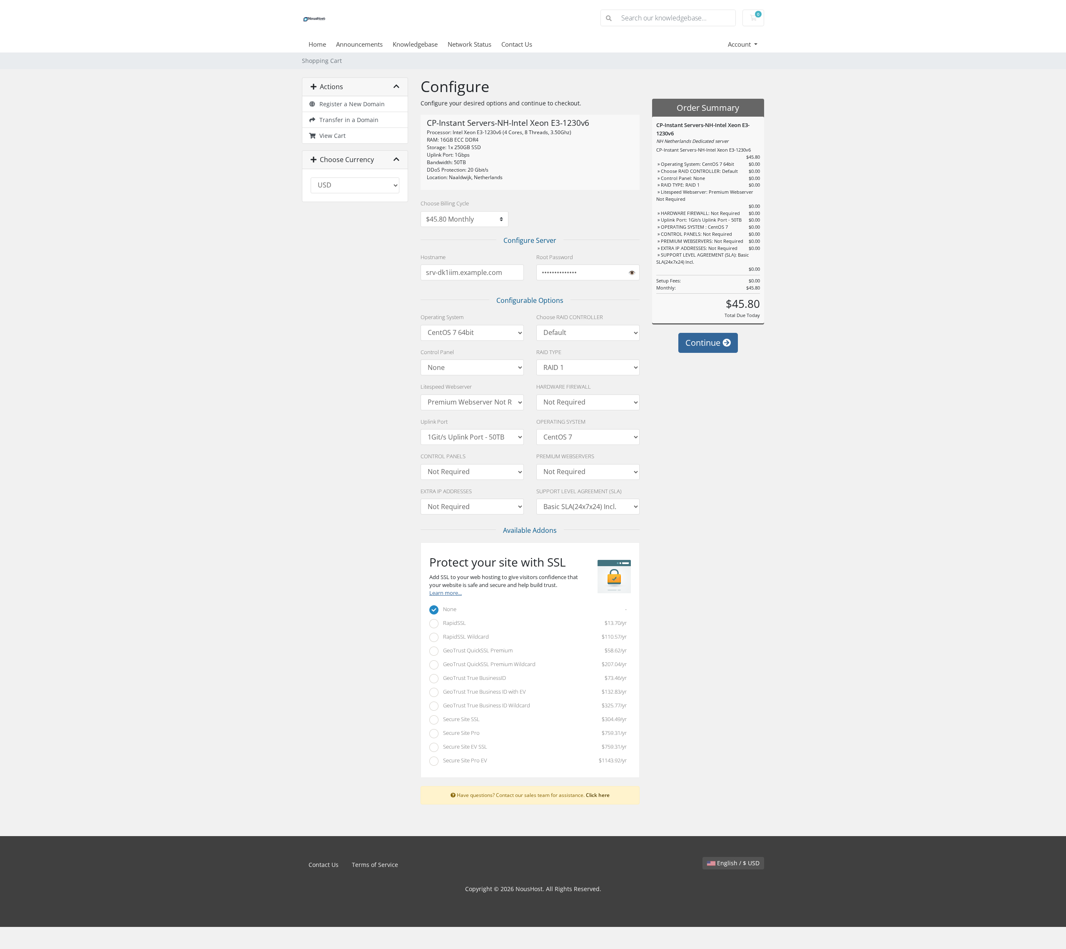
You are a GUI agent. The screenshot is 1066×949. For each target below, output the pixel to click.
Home (317, 44)
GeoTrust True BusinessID (533, 678)
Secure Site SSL (533, 719)
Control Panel (437, 352)
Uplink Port (434, 421)
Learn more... (445, 593)
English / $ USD (737, 863)
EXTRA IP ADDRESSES (446, 491)
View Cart (331, 136)
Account (740, 44)
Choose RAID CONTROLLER (569, 317)
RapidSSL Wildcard (533, 636)
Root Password (554, 257)
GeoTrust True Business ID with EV (533, 691)
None (533, 609)
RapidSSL (533, 623)
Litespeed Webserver (446, 386)
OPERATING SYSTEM (560, 421)
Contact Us (516, 44)
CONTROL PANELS (443, 456)
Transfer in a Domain (347, 120)
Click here (598, 795)
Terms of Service (375, 865)
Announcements (359, 44)
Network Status (469, 44)
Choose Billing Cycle (445, 203)
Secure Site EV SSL (533, 746)
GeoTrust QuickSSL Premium (533, 650)
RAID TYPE (548, 352)
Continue (703, 342)
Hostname (433, 257)
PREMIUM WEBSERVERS (565, 456)
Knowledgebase (415, 44)
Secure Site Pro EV (533, 760)
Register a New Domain (350, 104)
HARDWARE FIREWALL (563, 386)
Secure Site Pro (533, 733)
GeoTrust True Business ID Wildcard (533, 705)
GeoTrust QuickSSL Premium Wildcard (533, 664)
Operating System (442, 317)
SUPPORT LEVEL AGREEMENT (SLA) (579, 491)
